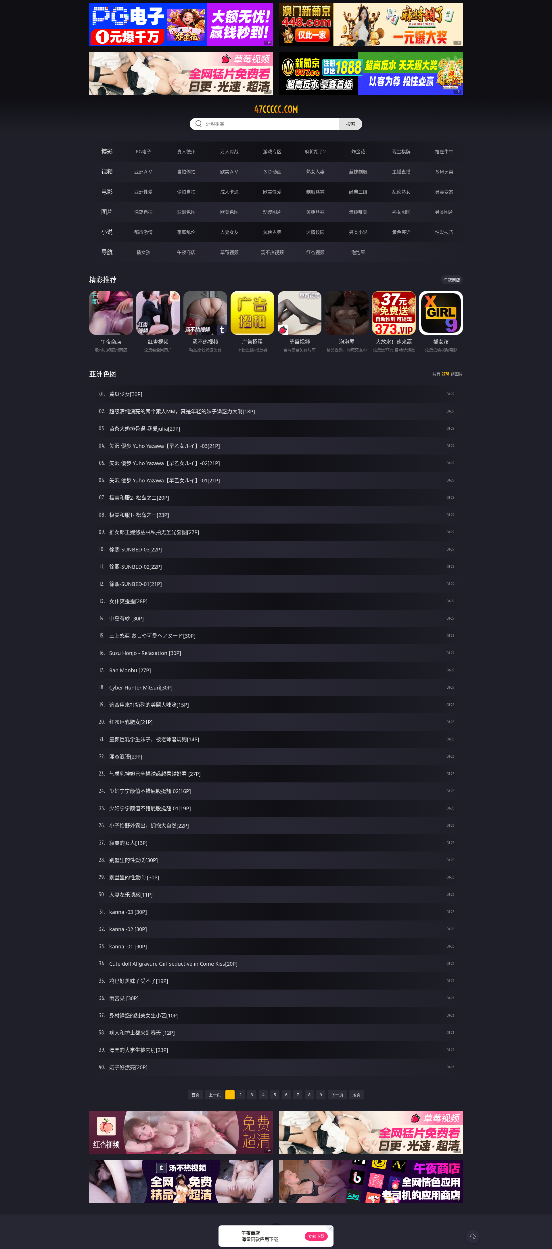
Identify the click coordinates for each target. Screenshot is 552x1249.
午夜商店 (186, 252)
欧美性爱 (272, 192)
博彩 (107, 151)
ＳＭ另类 (444, 172)
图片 (107, 212)
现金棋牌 (401, 151)
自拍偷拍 (186, 172)
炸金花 (358, 151)
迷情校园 (315, 232)
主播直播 (401, 172)
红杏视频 (315, 252)
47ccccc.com (276, 109)
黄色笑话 (401, 232)
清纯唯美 (358, 212)
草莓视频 (229, 252)
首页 (195, 1094)
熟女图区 (401, 212)
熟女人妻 (315, 172)
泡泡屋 (358, 252)
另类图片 (444, 212)
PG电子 (143, 151)
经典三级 (358, 192)
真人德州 (186, 151)
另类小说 (358, 232)
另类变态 (444, 192)
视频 (107, 171)
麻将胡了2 (315, 151)
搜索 (350, 124)
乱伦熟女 (401, 192)
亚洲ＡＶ (143, 172)
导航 (107, 252)
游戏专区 (272, 151)
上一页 (215, 1094)
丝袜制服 (358, 172)
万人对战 (229, 151)
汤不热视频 (272, 252)
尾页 (356, 1094)
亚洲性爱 (143, 192)
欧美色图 (229, 212)
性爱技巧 (444, 232)
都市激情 (143, 232)
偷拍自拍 (186, 192)
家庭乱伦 (186, 232)
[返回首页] (473, 1236)
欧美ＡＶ (229, 172)
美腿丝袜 (315, 212)
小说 (107, 232)
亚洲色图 (186, 212)
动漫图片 (272, 212)
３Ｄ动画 (272, 172)
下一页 (337, 1094)
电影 (107, 192)
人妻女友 (229, 232)
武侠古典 (272, 232)
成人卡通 (229, 192)
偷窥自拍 (143, 212)
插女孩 (143, 252)
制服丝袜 (315, 192)
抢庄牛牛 (444, 151)
